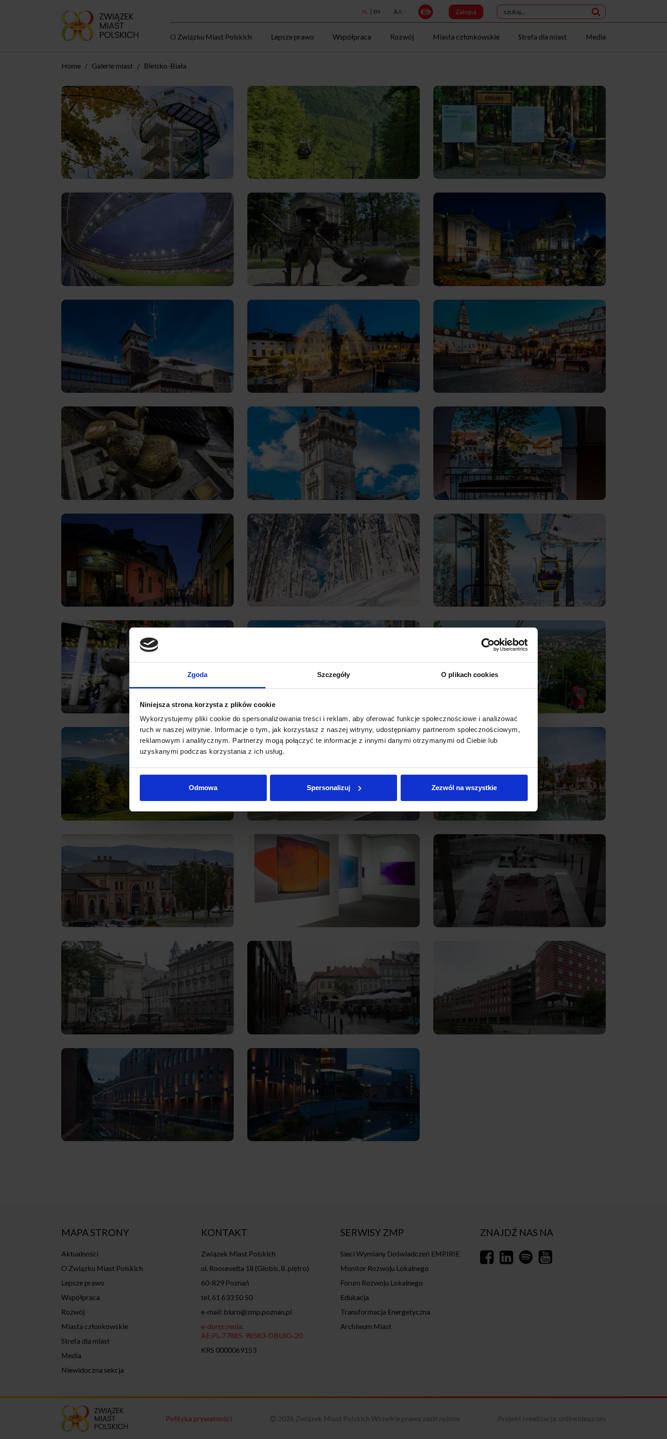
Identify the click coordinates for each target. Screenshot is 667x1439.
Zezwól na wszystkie (464, 787)
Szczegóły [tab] (333, 674)
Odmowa (203, 787)
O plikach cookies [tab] (469, 674)
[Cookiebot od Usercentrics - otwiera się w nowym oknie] (488, 645)
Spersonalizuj (328, 787)
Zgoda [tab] (197, 674)
